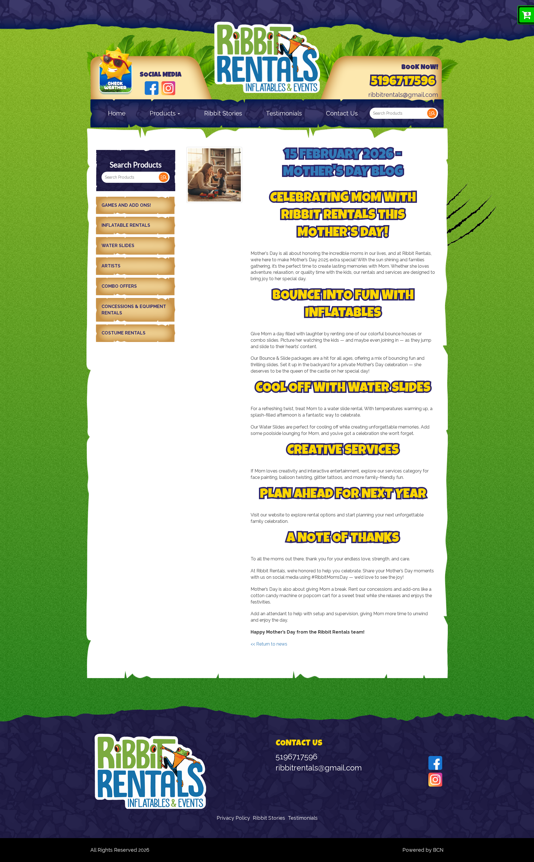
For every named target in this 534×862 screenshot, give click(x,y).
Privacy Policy (233, 818)
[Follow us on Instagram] (168, 87)
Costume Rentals (123, 333)
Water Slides (118, 245)
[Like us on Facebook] (152, 87)
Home (116, 113)
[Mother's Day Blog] (214, 175)
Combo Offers (119, 286)
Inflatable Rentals (126, 225)
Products (163, 113)
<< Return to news (269, 644)
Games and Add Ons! (126, 205)
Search (432, 113)
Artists (111, 266)
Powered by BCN (423, 850)
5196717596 (403, 82)
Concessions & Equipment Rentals (134, 310)
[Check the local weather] (116, 78)
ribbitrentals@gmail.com (403, 94)
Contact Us (342, 113)
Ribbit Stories (223, 113)
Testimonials (284, 113)
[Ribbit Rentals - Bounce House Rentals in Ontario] (267, 57)
